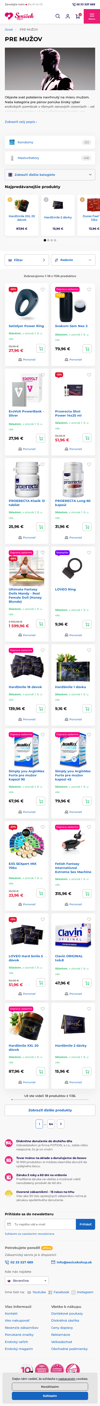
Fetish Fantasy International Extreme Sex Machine (73, 868)
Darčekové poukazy (67, 1313)
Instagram (85, 1292)
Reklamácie (60, 1334)
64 (51, 1124)
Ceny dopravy (62, 1328)
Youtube (39, 1292)
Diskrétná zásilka (65, 1320)
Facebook (61, 1292)
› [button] (21, 122)
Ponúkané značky (19, 1334)
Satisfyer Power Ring (26, 326)
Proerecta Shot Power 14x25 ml (68, 413)
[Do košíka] (40, 348)
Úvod (9, 29)
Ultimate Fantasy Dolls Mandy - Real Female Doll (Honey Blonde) (25, 595)
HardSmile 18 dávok (25, 687)
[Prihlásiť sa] (68, 16)
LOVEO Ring (65, 589)
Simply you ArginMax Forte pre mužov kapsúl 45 (73, 775)
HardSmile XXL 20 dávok (22, 218)
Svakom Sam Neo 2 (71, 326)
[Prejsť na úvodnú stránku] (19, 16)
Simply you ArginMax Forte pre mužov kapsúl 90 (26, 775)
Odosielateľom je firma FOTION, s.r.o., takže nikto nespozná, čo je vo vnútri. (52, 1147)
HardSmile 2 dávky (58, 217)
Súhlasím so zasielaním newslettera (29, 1233)
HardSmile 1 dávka (70, 687)
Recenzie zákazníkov (21, 1328)
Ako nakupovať (17, 1320)
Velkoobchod (61, 1342)
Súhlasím (50, 1396)
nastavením (66, 1379)
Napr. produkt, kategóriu (36, 53)
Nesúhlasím (50, 1386)
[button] (58, 16)
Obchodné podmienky (69, 1349)
